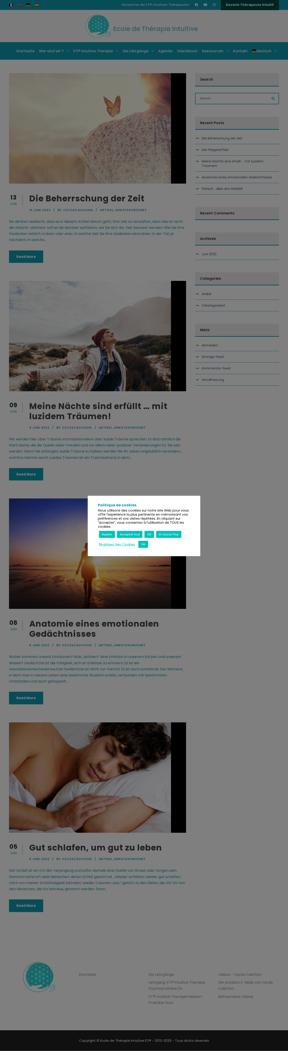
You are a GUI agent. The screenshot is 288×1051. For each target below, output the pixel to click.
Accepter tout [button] (130, 534)
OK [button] (149, 534)
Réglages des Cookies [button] (117, 544)
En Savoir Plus (169, 534)
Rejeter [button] (107, 534)
